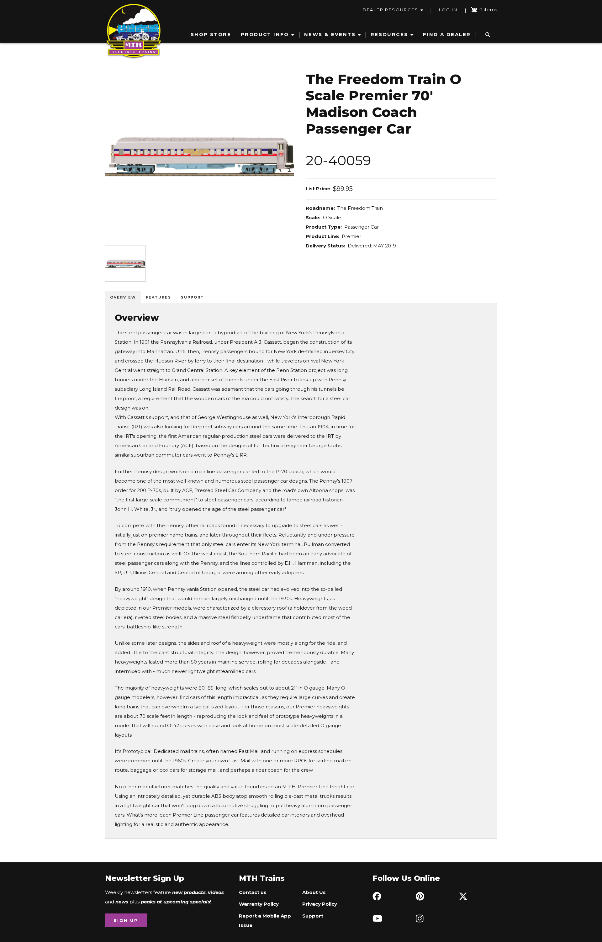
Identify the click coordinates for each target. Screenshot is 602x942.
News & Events (330, 34)
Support (192, 297)
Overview (123, 297)
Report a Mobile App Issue (265, 920)
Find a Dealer (447, 34)
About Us (314, 892)
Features (158, 297)
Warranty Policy (259, 904)
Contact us (253, 892)
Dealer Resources (390, 9)
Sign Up (126, 920)
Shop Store (211, 34)
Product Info (265, 34)
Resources (389, 34)
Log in (448, 9)
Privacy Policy (319, 904)
